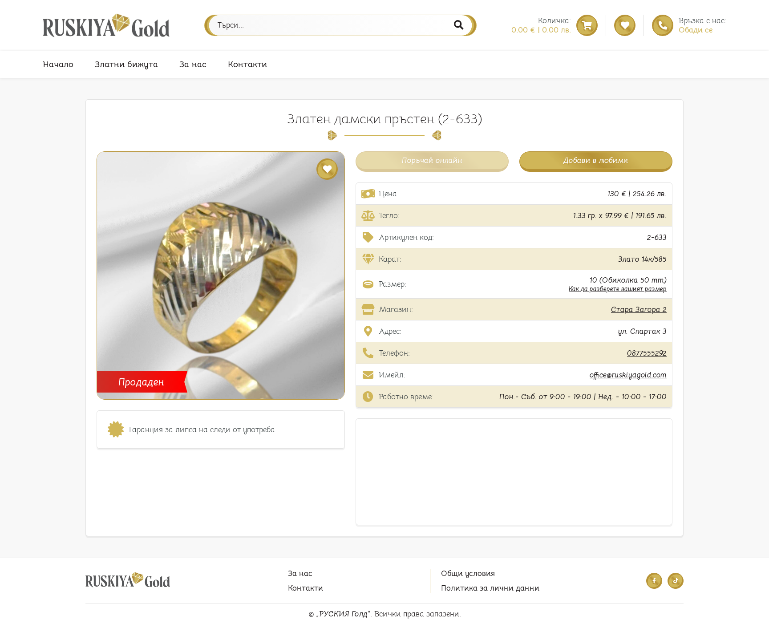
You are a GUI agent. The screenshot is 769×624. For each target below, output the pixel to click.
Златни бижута (126, 64)
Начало (58, 64)
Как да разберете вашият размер (618, 289)
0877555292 (647, 353)
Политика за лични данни (490, 588)
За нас (192, 64)
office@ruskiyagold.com (628, 375)
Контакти (247, 64)
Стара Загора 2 (639, 309)
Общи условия (468, 573)
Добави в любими (595, 160)
